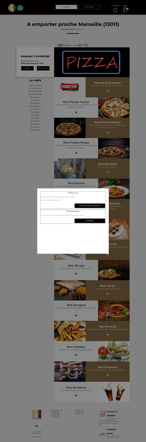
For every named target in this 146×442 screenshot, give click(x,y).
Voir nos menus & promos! (90, 206)
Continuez (90, 221)
